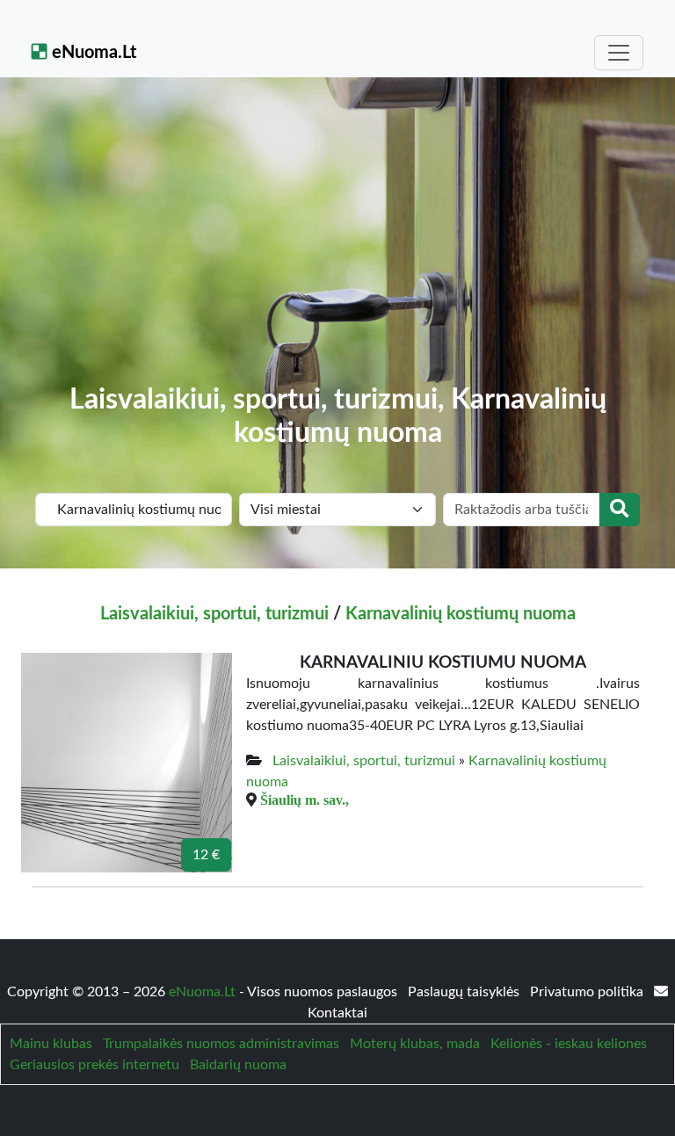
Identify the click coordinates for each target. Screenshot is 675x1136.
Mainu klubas (51, 1044)
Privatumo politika (588, 992)
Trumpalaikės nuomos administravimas (221, 1044)
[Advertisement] (337, 251)
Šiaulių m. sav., (304, 799)
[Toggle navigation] (618, 52)
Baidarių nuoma (238, 1065)
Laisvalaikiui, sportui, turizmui (214, 614)
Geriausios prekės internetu (94, 1065)
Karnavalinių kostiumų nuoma (460, 614)
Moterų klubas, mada (415, 1044)
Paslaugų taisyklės (465, 992)
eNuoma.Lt (91, 53)
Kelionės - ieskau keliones (568, 1044)
